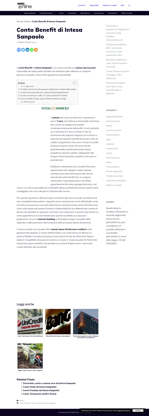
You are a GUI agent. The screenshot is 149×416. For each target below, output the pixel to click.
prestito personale (74, 149)
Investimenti (72, 13)
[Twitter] (23, 50)
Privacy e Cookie (109, 5)
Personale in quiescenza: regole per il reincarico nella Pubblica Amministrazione (117, 32)
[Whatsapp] (31, 50)
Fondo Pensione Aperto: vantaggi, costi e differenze (117, 75)
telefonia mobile (114, 185)
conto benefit (25, 403)
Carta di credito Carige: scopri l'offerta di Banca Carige (43, 98)
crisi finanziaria (113, 130)
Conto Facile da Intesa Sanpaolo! (39, 387)
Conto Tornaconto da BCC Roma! (39, 394)
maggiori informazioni (123, 410)
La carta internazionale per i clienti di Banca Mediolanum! (44, 92)
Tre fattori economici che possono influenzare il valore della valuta (48, 89)
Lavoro (61, 13)
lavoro (109, 153)
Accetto (138, 411)
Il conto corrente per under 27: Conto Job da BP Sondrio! (43, 95)
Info (122, 5)
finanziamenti (113, 135)
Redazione (94, 5)
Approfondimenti (29, 13)
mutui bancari (113, 157)
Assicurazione (99, 13)
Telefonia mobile (126, 13)
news (108, 162)
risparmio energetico (116, 180)
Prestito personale (46, 13)
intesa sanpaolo (49, 403)
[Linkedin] (27, 50)
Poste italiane (112, 13)
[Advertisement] (57, 58)
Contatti (82, 5)
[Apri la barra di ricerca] (129, 5)
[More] (36, 50)
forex (108, 139)
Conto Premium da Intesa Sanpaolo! (41, 390)
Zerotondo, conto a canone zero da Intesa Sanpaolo (49, 383)
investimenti (112, 148)
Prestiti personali (114, 176)
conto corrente (36, 403)
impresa (110, 144)
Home (27, 21)
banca (22, 400)
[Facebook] (19, 50)
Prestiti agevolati (114, 171)
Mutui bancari (85, 13)
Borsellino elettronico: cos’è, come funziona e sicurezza (117, 63)
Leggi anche (29, 86)
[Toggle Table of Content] (73, 83)
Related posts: (29, 102)
